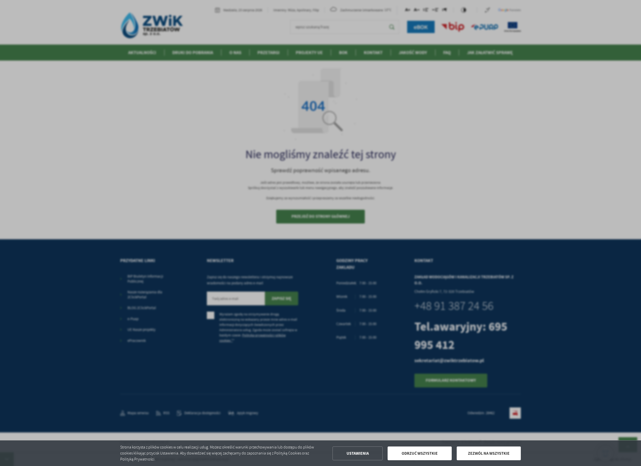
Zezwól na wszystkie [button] (489, 453)
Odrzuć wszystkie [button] (420, 453)
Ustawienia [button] (358, 453)
